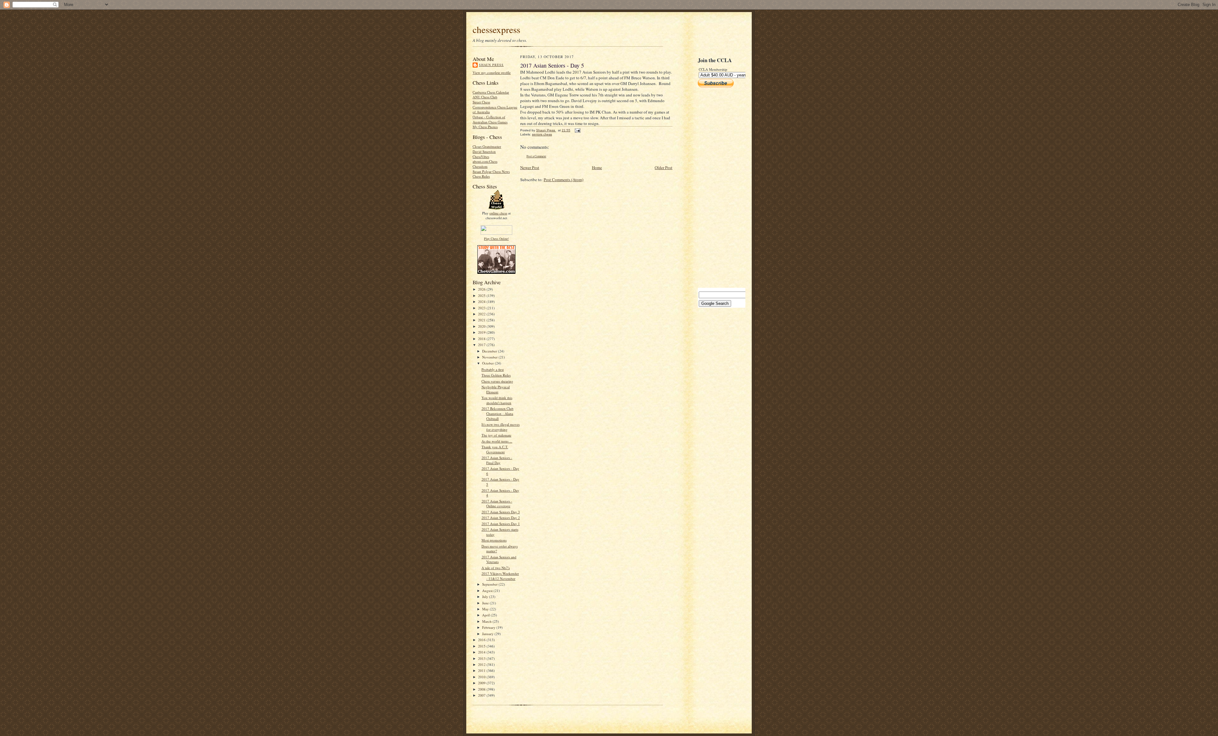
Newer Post (529, 167)
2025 (482, 295)
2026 (482, 289)
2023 (482, 308)
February (489, 627)
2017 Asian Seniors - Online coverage (496, 504)
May (486, 609)
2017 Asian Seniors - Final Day (496, 460)
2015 (482, 646)
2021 (482, 320)
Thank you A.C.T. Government (494, 449)
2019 (482, 332)
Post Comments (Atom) (563, 179)
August (488, 590)
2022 (482, 314)
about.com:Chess (485, 161)
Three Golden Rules (496, 375)
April (486, 615)
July (485, 596)
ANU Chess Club (485, 97)
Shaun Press (491, 64)
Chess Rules (481, 176)
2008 (482, 689)
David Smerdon (484, 151)
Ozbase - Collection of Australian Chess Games (490, 119)
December (490, 351)
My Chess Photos (485, 126)
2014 (482, 652)
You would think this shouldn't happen (496, 400)
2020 (482, 326)
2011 (482, 670)
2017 (482, 344)
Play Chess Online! (496, 238)
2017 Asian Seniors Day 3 (500, 511)
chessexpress (496, 29)
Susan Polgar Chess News (491, 171)
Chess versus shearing (497, 381)
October (488, 363)
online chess (498, 213)
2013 (482, 658)
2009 (482, 682)
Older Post (663, 167)
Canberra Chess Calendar (491, 92)
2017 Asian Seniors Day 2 (500, 517)
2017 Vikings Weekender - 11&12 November (500, 576)
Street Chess (481, 102)
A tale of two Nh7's (495, 567)
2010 (482, 676)
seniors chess (542, 134)
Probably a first (492, 369)
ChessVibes (481, 156)
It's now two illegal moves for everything (500, 427)
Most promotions (494, 540)
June (486, 603)
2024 (482, 301)
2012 (482, 664)
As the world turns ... (496, 441)
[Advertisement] (717, 187)
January (488, 633)
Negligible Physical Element (495, 389)
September (490, 584)
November (490, 357)
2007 (482, 695)
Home (597, 167)
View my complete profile (492, 72)
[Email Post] (577, 130)
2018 (482, 338)
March (487, 621)
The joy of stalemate (496, 435)
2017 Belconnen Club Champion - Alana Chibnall (497, 413)
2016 (482, 639)
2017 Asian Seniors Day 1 (500, 523)
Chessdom (480, 166)
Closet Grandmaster (487, 146)
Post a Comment (536, 156)
